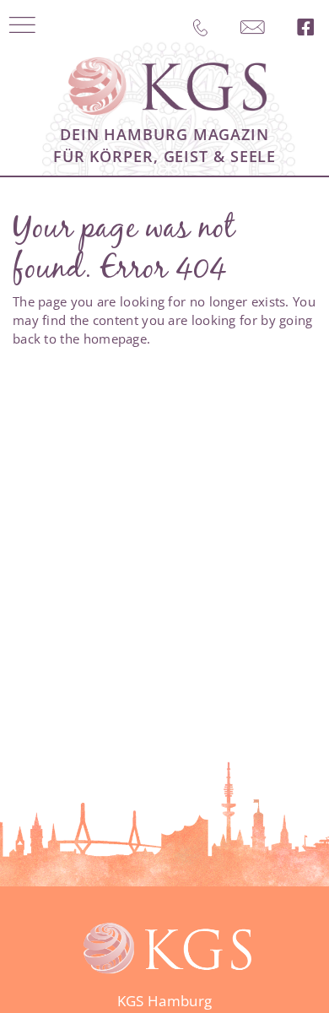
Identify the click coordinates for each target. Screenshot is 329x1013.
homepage (115, 338)
